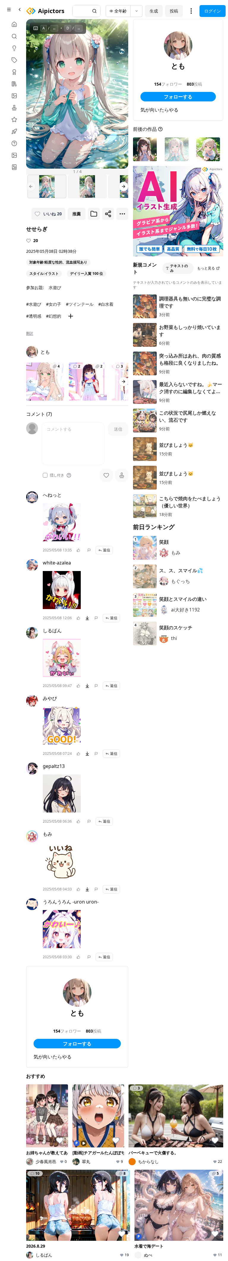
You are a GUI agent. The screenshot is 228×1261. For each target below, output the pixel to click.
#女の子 (53, 304)
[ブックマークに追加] (94, 214)
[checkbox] (45, 475)
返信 (106, 550)
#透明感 (33, 316)
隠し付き (57, 475)
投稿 (174, 11)
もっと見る (206, 268)
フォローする (77, 1043)
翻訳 (29, 333)
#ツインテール (80, 304)
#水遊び (33, 304)
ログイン (212, 11)
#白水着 (105, 304)
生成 (154, 11)
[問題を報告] (89, 550)
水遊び (55, 287)
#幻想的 (53, 316)
